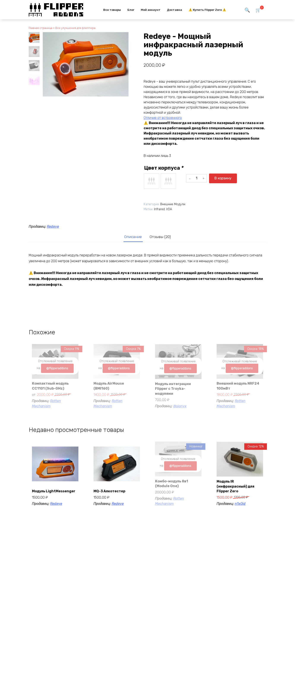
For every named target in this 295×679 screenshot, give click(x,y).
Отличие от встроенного (163, 118)
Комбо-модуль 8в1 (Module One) (171, 483)
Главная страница (40, 28)
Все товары (112, 9)
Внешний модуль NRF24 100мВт (238, 385)
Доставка (174, 9)
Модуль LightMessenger (53, 491)
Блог (130, 9)
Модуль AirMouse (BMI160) (109, 385)
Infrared (159, 209)
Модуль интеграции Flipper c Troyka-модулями (173, 389)
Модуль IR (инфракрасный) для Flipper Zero (235, 486)
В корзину (223, 178)
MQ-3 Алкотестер (109, 491)
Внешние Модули (172, 204)
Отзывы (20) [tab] (160, 237)
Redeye (53, 226)
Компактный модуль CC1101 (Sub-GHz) (50, 385)
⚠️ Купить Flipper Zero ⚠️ (207, 9)
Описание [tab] (133, 237)
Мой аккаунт (150, 9)
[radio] (151, 181)
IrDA (169, 209)
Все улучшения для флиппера (75, 28)
